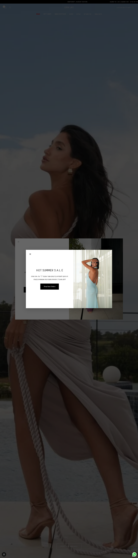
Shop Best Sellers (49, 286)
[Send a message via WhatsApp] (134, 554)
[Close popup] (30, 254)
